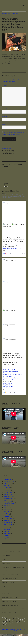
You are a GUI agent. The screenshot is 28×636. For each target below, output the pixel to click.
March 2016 (7, 490)
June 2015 (7, 509)
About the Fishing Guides (10, 597)
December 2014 (8, 520)
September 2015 (9, 503)
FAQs (3, 586)
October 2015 (8, 501)
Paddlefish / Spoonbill (9, 613)
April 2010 (7, 535)
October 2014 (8, 525)
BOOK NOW (6, 556)
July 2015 (6, 507)
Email (4, 116)
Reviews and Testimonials (10, 575)
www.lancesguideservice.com (12, 248)
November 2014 (8, 522)
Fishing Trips (6, 563)
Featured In (5, 594)
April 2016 (7, 488)
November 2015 (8, 498)
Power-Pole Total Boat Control (12, 374)
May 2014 (7, 531)
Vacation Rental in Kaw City (10, 605)
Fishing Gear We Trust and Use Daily (13, 567)
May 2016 (7, 485)
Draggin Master (8, 386)
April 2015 (7, 514)
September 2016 (9, 481)
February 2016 (8, 492)
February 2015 (8, 518)
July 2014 (6, 527)
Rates (4, 559)
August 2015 (7, 505)
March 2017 (7, 479)
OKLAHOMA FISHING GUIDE (11, 552)
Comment (5, 85)
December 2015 (8, 496)
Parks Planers (7, 383)
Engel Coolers (7, 385)
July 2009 (7, 538)
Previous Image (6, 13)
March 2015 (7, 516)
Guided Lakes (6, 571)
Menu (23, 5)
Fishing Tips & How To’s (9, 601)
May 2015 (7, 512)
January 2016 (8, 494)
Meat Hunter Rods (9, 369)
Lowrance (6, 373)
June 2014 (7, 529)
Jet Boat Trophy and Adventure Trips (13, 609)
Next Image (15, 13)
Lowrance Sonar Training (9, 578)
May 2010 (7, 533)
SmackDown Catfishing (10, 371)
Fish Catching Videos (8, 582)
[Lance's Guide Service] (6, 185)
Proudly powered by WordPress (11, 630)
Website (4, 124)
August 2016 (7, 483)
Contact (4, 590)
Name (4, 109)
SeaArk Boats (7, 376)
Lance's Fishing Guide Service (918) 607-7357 (13, 629)
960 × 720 (15, 67)
